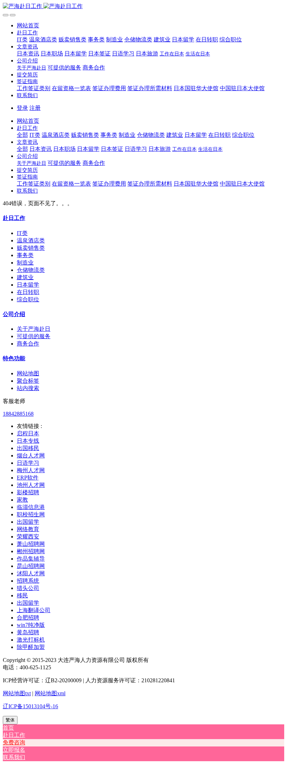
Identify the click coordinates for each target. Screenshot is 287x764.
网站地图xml (50, 693)
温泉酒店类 (31, 240)
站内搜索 (28, 388)
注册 (35, 108)
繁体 (10, 720)
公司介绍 (14, 314)
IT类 (22, 233)
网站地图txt (17, 693)
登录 (22, 108)
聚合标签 (28, 381)
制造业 (25, 263)
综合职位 (28, 299)
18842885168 (18, 414)
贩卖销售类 (31, 248)
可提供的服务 (33, 336)
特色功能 (14, 358)
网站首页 (28, 25)
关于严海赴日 (33, 329)
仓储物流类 (31, 270)
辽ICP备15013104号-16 (30, 706)
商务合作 (28, 344)
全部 (22, 135)
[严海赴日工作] (143, 6)
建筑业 (25, 277)
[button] (27, 32)
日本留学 (28, 285)
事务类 (25, 255)
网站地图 (28, 373)
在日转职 (28, 292)
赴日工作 (14, 218)
